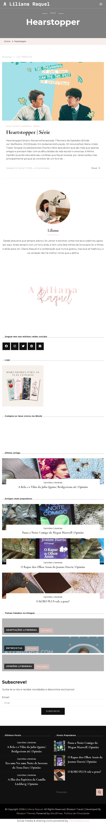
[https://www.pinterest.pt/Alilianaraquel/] (31, 346)
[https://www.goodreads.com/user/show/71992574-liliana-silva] (40, 346)
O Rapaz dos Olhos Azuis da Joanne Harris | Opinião (53, 567)
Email (5, 697)
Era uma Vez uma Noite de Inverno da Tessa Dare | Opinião (26, 765)
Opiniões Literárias (52, 482)
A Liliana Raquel (26, 4)
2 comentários (42, 168)
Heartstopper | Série (28, 132)
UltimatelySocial (79, 820)
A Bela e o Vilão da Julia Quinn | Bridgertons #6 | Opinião (53, 487)
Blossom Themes (26, 813)
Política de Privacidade (77, 813)
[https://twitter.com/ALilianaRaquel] (23, 346)
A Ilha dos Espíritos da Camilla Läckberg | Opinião (26, 782)
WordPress (56, 813)
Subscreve (53, 711)
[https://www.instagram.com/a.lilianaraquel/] (14, 346)
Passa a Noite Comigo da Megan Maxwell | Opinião (53, 532)
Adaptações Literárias (18, 126)
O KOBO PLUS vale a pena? (53, 601)
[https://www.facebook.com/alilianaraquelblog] (6, 346)
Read (94, 168)
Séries (36, 126)
